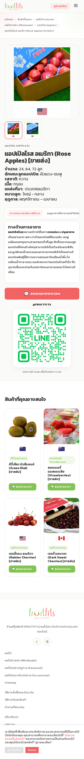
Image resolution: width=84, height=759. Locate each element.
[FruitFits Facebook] (37, 642)
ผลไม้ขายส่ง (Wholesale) (19, 25)
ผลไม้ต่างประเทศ (45, 19)
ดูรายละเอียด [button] (14, 750)
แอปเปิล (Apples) (47, 25)
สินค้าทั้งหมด (25, 19)
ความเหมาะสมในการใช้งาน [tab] (25, 213)
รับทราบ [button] (32, 750)
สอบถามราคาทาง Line (42, 294)
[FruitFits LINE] (47, 642)
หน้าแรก (9, 19)
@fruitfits (60, 6)
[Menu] (75, 6)
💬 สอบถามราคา (22, 487)
